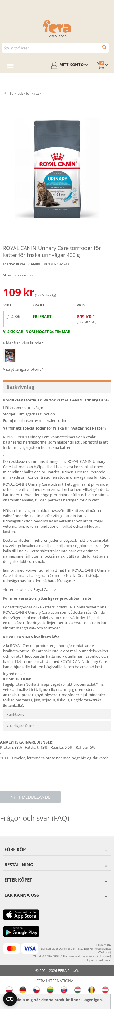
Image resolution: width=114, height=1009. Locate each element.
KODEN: (51, 264)
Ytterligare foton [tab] (20, 725)
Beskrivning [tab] (20, 387)
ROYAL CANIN (28, 264)
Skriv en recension (18, 274)
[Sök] (104, 47)
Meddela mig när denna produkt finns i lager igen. (55, 999)
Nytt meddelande (30, 797)
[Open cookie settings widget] (10, 999)
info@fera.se (103, 960)
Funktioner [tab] (16, 714)
